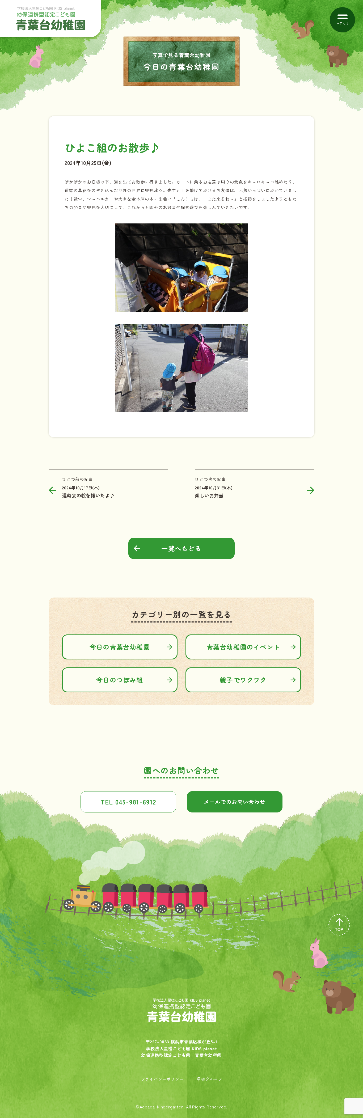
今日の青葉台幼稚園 (120, 646)
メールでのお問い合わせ (234, 802)
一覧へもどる (181, 548)
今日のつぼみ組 (119, 679)
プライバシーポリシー (162, 1079)
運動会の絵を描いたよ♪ (88, 495)
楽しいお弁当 (209, 495)
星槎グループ (209, 1079)
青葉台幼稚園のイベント (243, 646)
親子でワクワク (243, 679)
